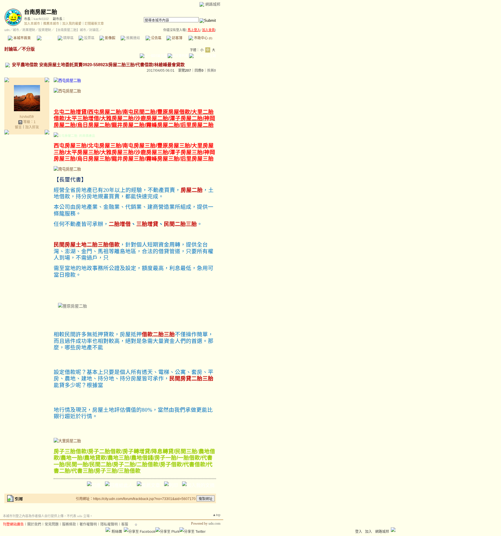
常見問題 (52, 524)
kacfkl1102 (41, 19)
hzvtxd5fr (27, 117)
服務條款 (69, 524)
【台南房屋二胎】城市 (70, 30)
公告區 (155, 38)
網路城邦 (212, 4)
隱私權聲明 (109, 524)
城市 (16, 30)
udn (7, 30)
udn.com (214, 523)
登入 (358, 532)
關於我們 (34, 524)
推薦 (211, 71)
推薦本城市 (51, 23)
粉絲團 (117, 532)
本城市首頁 (21, 38)
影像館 (109, 38)
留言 (18, 127)
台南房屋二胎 (40, 12)
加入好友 (32, 127)
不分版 (28, 48)
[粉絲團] (108, 529)
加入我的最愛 (71, 23)
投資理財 (44, 30)
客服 (124, 524)
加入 (368, 532)
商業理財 (28, 30)
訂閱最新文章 (94, 23)
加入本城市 (32, 23)
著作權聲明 (88, 524)
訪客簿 (176, 38)
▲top (216, 515)
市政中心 (202, 38)
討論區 (47, 38)
